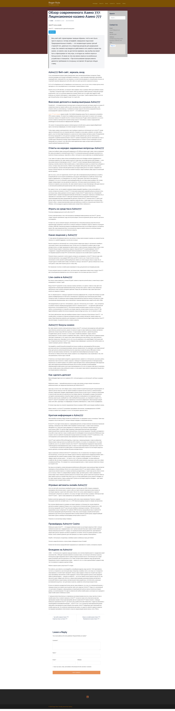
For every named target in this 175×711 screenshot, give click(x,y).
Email (54, 659)
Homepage (95, 3)
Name (54, 652)
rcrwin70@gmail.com (115, 30)
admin (51, 20)
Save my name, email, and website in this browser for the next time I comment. (72, 666)
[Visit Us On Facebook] (87, 696)
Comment (55, 640)
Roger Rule (54, 2)
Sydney (70, 706)
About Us (101, 3)
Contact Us (112, 3)
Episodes (119, 3)
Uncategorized (70, 20)
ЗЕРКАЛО (52, 32)
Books (106, 3)
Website (79, 659)
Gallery (124, 3)
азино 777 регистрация (54, 114)
